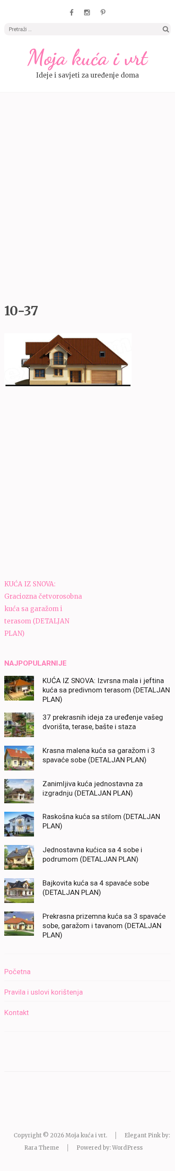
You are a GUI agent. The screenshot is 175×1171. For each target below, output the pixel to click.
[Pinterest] (103, 12)
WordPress (127, 1147)
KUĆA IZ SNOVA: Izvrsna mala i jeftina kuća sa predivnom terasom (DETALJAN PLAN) (106, 690)
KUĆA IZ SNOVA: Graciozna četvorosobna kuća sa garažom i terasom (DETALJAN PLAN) (43, 608)
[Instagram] (87, 12)
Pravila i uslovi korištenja (43, 992)
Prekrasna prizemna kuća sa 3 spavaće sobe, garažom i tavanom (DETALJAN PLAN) (104, 925)
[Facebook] (71, 12)
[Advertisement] (87, 195)
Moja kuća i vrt (87, 57)
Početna (17, 971)
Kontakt (16, 1012)
